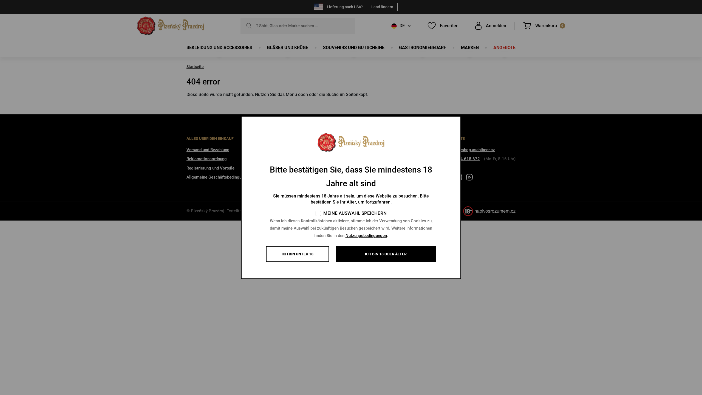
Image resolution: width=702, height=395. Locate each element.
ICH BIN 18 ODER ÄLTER (386, 254)
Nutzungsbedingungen (366, 235)
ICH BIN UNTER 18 (297, 254)
